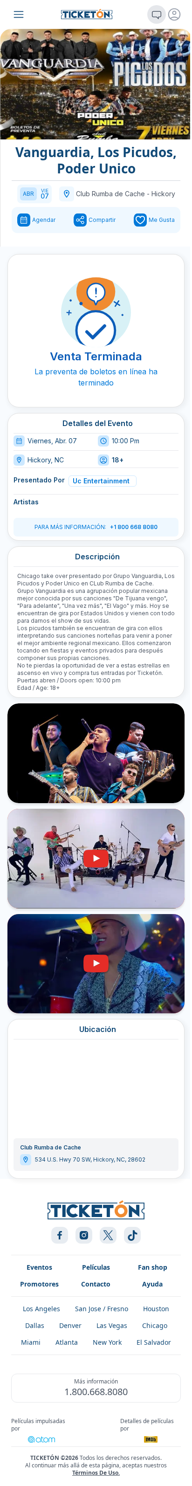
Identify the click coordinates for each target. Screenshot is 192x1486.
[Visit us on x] (108, 1235)
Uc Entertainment (101, 481)
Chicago (154, 1325)
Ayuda (152, 1284)
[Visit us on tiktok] (132, 1235)
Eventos (39, 1267)
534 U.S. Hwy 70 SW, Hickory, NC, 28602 (90, 1159)
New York (107, 1342)
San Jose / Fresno (101, 1308)
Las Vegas (111, 1325)
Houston (156, 1308)
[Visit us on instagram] (83, 1235)
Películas (96, 1267)
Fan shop (152, 1267)
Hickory (163, 194)
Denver (70, 1325)
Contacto (95, 1284)
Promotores (39, 1284)
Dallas (34, 1325)
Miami (31, 1342)
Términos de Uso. (96, 1473)
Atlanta (66, 1342)
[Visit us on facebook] (59, 1235)
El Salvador (154, 1342)
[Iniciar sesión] (174, 14)
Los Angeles (41, 1308)
